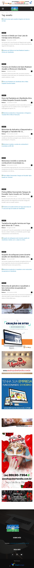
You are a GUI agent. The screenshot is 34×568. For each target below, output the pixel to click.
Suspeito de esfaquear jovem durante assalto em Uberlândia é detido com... (16, 256)
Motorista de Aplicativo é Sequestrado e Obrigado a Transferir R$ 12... (17, 131)
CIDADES (4, 32)
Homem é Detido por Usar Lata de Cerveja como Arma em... (14, 37)
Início (3, 12)
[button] (2, 8)
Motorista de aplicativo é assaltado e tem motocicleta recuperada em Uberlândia (16, 288)
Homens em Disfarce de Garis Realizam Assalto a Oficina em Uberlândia (17, 68)
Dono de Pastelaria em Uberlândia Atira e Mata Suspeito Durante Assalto (17, 99)
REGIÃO (3, 158)
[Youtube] (21, 554)
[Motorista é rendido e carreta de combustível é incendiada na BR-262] (17, 151)
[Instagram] (17, 554)
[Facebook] (12, 554)
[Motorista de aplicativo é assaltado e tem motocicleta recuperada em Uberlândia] (17, 276)
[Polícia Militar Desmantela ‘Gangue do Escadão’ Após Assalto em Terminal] (17, 182)
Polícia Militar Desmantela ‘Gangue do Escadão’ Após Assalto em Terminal (16, 193)
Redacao (4, 40)
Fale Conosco (17, 561)
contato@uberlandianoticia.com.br (19, 543)
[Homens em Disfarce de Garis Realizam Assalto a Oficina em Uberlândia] (17, 57)
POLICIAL (4, 283)
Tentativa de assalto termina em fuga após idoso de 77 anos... (16, 224)
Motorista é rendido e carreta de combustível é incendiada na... (14, 162)
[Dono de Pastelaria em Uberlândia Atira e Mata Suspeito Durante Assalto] (17, 88)
